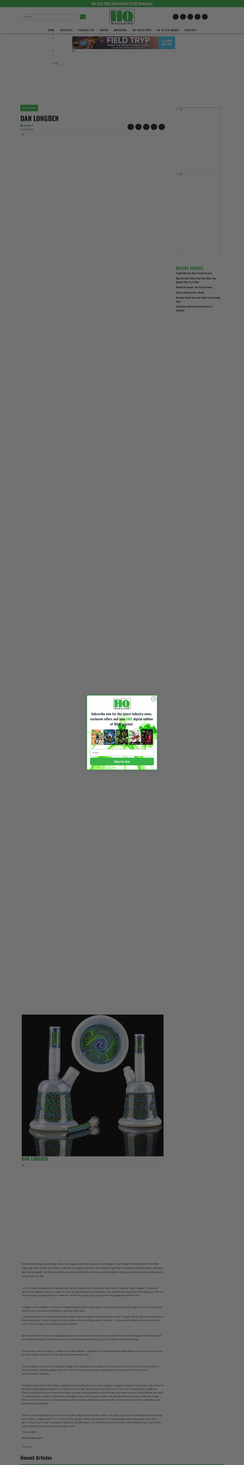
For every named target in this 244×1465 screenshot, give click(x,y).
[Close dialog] (153, 698)
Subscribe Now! (122, 761)
